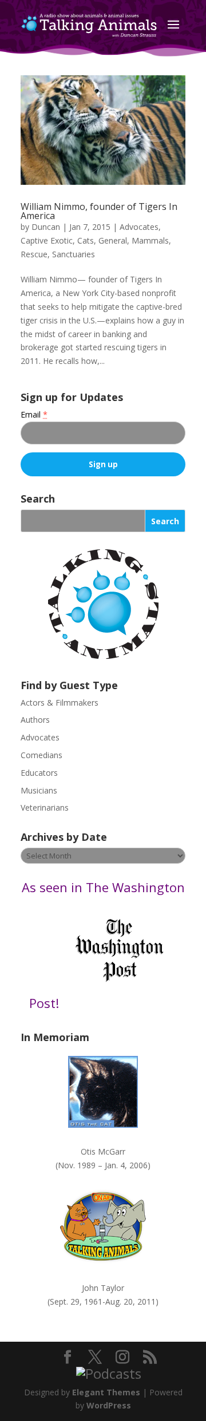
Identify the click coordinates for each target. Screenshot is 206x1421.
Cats (85, 240)
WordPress (108, 1405)
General (112, 240)
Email (34, 414)
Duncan (45, 226)
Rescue (34, 254)
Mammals (150, 240)
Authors (35, 719)
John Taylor (103, 1287)
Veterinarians (45, 807)
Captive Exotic (47, 240)
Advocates (139, 226)
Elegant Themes (106, 1392)
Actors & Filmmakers (59, 702)
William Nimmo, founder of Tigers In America (99, 211)
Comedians (41, 755)
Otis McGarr (103, 1151)
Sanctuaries (73, 254)
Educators (39, 772)
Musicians (39, 790)
